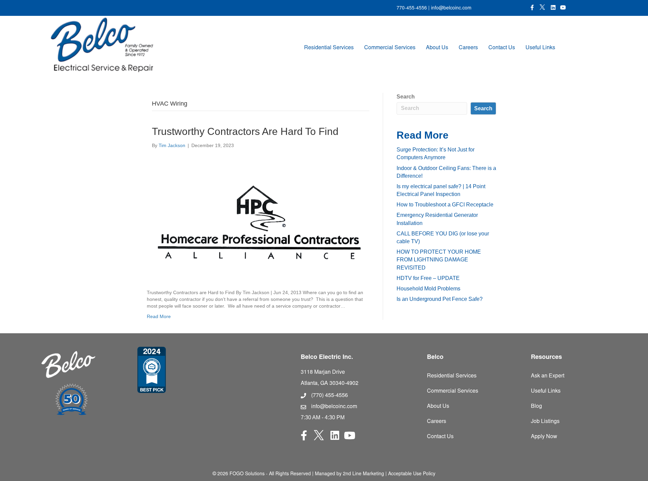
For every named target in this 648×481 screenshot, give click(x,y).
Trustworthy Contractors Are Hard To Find (245, 131)
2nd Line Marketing (363, 474)
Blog (536, 406)
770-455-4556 (412, 8)
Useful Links (540, 48)
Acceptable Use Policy (411, 474)
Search (406, 97)
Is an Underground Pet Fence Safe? (440, 299)
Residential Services (329, 48)
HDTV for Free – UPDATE (428, 278)
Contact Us (501, 48)
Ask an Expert (547, 376)
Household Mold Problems (428, 288)
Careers (468, 48)
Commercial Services (389, 48)
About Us (437, 48)
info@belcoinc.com (450, 8)
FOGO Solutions (247, 474)
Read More (159, 316)
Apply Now (544, 437)
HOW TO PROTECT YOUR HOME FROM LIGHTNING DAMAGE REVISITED (439, 259)
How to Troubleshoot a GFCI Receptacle (445, 204)
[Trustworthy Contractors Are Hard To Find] (256, 218)
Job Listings (545, 421)
